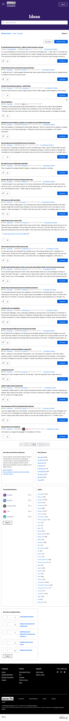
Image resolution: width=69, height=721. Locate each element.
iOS (20, 675)
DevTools (40, 514)
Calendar (40, 502)
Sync (39, 573)
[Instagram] (61, 672)
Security (40, 571)
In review (40, 465)
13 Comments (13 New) (48, 202)
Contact (4, 702)
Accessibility (41, 494)
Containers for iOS (7, 370)
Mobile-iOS (41, 536)
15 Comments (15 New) (48, 69)
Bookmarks (41, 499)
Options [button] (64, 33)
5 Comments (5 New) (52, 310)
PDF (39, 545)
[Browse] (3, 4)
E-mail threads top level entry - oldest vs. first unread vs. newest (22, 47)
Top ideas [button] (48, 41)
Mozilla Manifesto (7, 675)
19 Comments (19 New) (49, 289)
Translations (41, 593)
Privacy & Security (43, 559)
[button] (3, 61)
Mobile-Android (42, 534)
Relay (39, 565)
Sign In (63, 4)
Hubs (39, 525)
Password (40, 542)
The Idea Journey (8, 474)
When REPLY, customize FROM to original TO (16, 349)
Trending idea (41, 460)
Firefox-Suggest (42, 519)
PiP (38, 551)
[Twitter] (57, 672)
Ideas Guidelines (6, 102)
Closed (39, 480)
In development (11, 49)
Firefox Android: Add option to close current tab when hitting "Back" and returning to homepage (32, 267)
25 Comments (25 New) (47, 145)
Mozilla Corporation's (9, 705)
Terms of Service (33, 698)
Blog (20, 683)
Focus (39, 522)
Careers (4, 680)
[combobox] (34, 23)
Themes (40, 579)
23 (30, 444)
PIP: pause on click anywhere (10, 200)
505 (45, 444)
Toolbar (40, 591)
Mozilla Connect (11, 4)
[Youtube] (64, 672)
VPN (39, 599)
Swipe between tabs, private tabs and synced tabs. (17, 68)
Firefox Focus (23, 680)
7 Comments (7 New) (49, 371)
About (4, 672)
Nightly (39, 539)
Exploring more (42, 468)
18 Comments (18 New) (50, 49)
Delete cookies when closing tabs (12, 386)
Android (21, 677)
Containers (41, 505)
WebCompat (41, 602)
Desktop (40, 511)
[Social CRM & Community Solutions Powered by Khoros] (63, 717)
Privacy (40, 556)
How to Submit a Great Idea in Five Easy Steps (16, 472)
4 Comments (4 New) (49, 408)
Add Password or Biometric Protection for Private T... (27, 634)
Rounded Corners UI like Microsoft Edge (14, 163)
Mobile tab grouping (26, 650)
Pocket (40, 554)
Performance (41, 548)
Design (39, 508)
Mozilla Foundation (8, 677)
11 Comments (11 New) (52, 248)
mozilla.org (21, 698)
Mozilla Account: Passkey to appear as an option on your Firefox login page (25, 122)
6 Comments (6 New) (49, 124)
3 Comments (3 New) (49, 351)
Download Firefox (24, 672)
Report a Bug (40, 675)
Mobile (39, 531)
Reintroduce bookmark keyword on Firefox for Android (19, 288)
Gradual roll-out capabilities (10, 308)
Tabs (39, 576)
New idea (9, 69)
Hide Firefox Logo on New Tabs (11, 220)
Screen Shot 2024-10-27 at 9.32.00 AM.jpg (15, 233)
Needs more (41, 463)
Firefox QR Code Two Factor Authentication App (17, 179)
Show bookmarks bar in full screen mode (14, 246)
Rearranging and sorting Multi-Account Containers (18, 143)
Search (39, 568)
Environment (41, 517)
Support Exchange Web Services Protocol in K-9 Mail (18, 329)
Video (39, 596)
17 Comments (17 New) (51, 88)
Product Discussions (43, 562)
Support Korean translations (10, 427)
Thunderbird (41, 582)
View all (7, 522)
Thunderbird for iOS (43, 588)
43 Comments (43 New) (50, 222)
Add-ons (40, 497)
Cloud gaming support (27, 616)
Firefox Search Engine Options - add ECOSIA (16, 86)
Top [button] (4, 717)
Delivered (10, 88)
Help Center (39, 672)
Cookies (53, 698)
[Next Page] (48, 444)
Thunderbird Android (43, 585)
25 (37, 444)
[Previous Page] (21, 444)
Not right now (41, 474)
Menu (39, 528)
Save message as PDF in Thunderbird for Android (17, 406)
